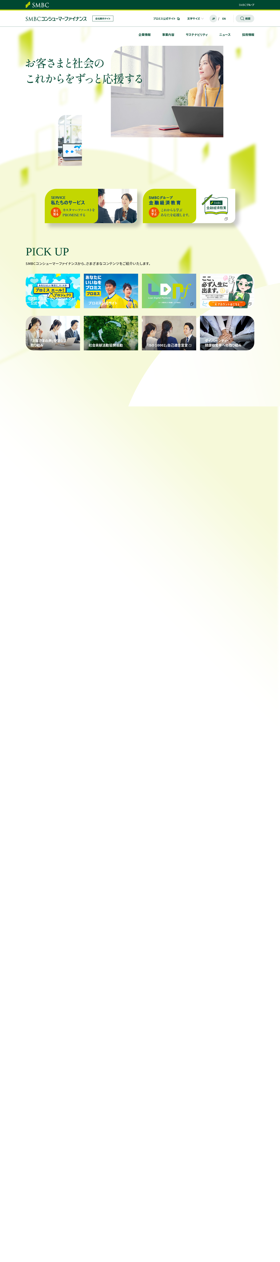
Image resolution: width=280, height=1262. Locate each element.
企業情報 (144, 34)
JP (213, 18)
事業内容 (168, 34)
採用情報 (248, 34)
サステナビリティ (197, 34)
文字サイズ (193, 18)
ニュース (225, 34)
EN (224, 18)
